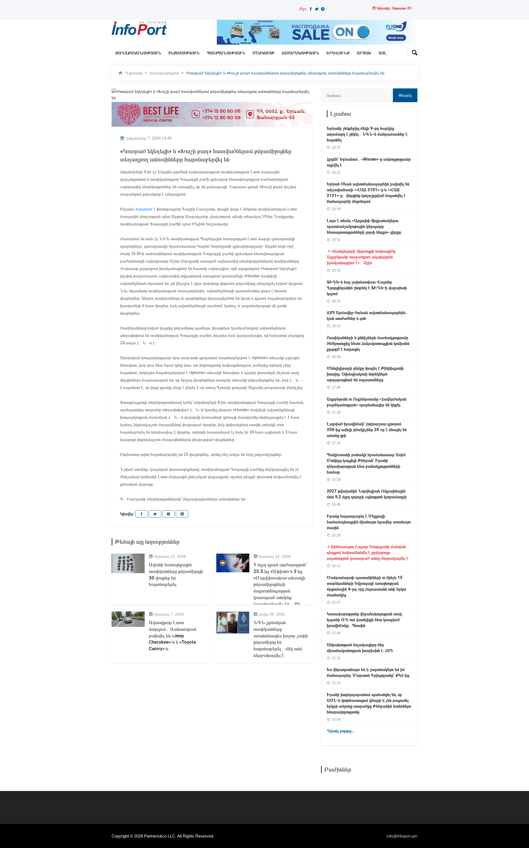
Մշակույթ (263, 53)
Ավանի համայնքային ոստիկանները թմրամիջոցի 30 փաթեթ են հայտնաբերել (176, 574)
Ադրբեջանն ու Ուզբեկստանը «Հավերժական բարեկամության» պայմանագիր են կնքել (366, 402)
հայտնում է (145, 209)
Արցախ (364, 53)
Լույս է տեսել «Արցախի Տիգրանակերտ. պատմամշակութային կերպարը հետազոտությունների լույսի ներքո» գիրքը (364, 226)
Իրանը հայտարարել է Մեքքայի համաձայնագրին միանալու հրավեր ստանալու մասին (369, 522)
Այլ (383, 53)
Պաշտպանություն (226, 53)
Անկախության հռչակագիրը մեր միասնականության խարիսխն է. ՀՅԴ (360, 648)
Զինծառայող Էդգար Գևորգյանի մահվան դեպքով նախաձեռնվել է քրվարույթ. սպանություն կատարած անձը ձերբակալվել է (367, 552)
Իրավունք (338, 53)
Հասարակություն (300, 53)
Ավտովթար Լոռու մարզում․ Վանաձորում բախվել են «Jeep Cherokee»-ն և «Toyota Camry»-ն (172, 635)
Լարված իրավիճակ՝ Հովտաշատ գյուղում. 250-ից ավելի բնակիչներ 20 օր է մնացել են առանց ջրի (367, 429)
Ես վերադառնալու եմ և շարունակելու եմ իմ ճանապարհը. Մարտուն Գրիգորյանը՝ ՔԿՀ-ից (368, 672)
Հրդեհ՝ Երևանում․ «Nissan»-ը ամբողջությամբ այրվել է (369, 162)
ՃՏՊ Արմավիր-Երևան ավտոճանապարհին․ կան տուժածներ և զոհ (367, 315)
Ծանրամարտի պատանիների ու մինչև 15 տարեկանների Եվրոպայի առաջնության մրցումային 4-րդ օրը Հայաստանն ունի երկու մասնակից (366, 586)
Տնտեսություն (184, 53)
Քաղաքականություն (138, 53)
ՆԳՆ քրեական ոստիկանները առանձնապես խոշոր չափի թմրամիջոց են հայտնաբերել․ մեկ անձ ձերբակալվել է (280, 639)
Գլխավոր (133, 73)
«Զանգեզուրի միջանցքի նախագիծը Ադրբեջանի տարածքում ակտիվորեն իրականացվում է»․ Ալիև (361, 257)
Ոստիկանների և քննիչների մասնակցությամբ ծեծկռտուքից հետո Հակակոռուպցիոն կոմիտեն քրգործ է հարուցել (368, 343)
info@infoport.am (402, 836)
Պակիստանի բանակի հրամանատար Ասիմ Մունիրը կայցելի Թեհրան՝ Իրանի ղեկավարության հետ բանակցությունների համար (366, 463)
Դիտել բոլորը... (341, 731)
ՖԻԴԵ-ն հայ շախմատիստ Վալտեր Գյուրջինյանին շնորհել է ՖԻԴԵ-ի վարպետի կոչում (367, 288)
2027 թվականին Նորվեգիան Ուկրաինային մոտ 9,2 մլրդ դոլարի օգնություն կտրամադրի (367, 494)
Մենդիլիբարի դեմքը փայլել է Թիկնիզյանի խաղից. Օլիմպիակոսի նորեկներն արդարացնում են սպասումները (365, 374)
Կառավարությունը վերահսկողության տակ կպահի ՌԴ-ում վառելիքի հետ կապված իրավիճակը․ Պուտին (364, 619)
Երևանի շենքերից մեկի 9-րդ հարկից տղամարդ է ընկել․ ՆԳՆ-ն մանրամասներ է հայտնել (367, 134)
